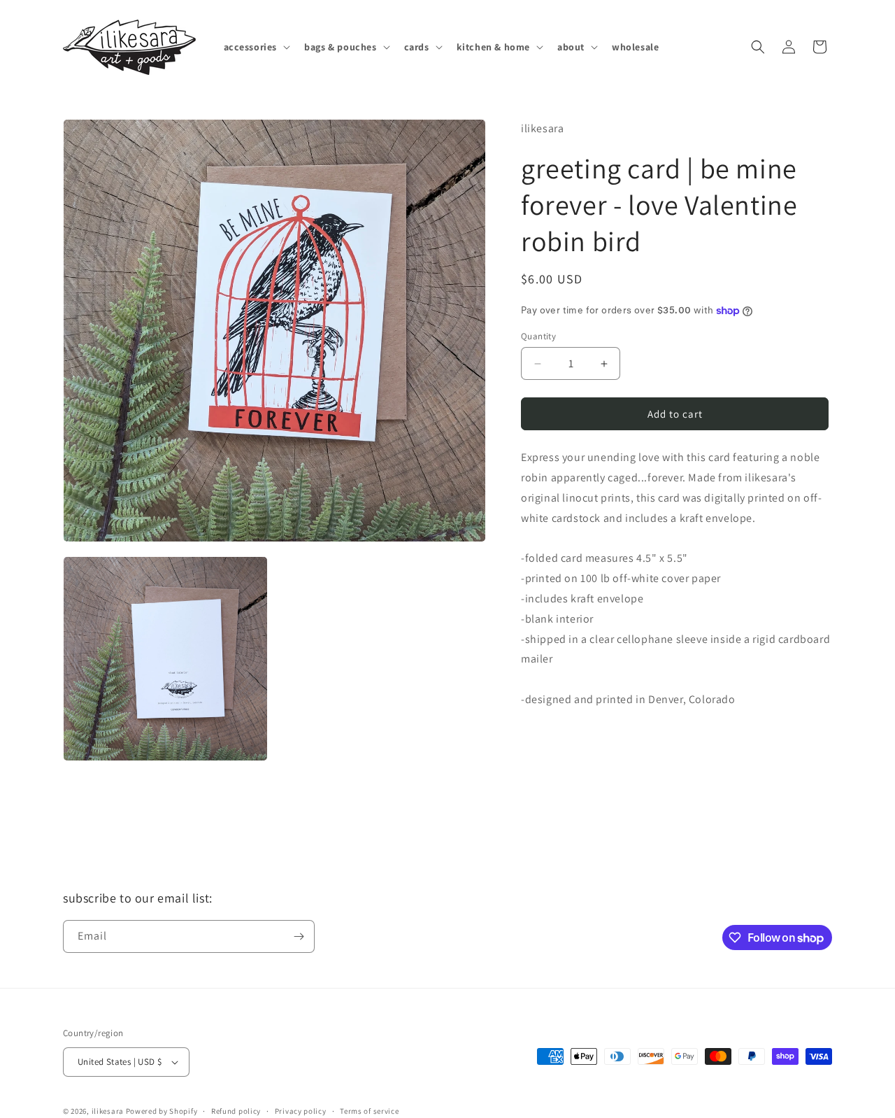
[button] (255, 47)
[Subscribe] (298, 936)
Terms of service (369, 1111)
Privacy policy (301, 1111)
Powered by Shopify (162, 1111)
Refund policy (236, 1111)
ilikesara (108, 1111)
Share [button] (548, 742)
